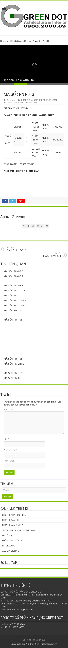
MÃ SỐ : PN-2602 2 (15, 305)
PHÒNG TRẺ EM (50, 100)
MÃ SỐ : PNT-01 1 (14, 295)
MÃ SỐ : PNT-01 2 (16, 249)
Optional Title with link (18, 80)
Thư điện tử (10, 450)
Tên (6, 439)
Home (3, 40)
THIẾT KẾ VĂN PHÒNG (12, 525)
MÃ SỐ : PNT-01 (13, 373)
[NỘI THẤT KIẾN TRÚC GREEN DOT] (34, 15)
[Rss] (24, 640)
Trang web (9, 460)
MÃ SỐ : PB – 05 (13, 358)
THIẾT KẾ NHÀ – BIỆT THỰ (14, 514)
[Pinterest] (33, 640)
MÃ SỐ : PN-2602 (14, 363)
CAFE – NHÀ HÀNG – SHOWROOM (18, 530)
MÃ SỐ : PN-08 (12, 377)
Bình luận (8, 409)
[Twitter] (30, 640)
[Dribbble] (37, 640)
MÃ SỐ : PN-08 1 (52, 254)
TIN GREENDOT (9, 545)
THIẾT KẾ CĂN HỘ (10, 519)
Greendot (10, 100)
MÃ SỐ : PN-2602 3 (15, 300)
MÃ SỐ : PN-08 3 (13, 271)
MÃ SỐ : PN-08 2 (13, 276)
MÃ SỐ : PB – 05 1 (14, 319)
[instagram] (43, 640)
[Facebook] (27, 640)
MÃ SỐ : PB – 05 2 (14, 310)
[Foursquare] (40, 640)
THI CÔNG (7, 535)
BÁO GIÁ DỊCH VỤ (10, 550)
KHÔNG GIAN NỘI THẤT (20, 40)
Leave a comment (15, 102)
